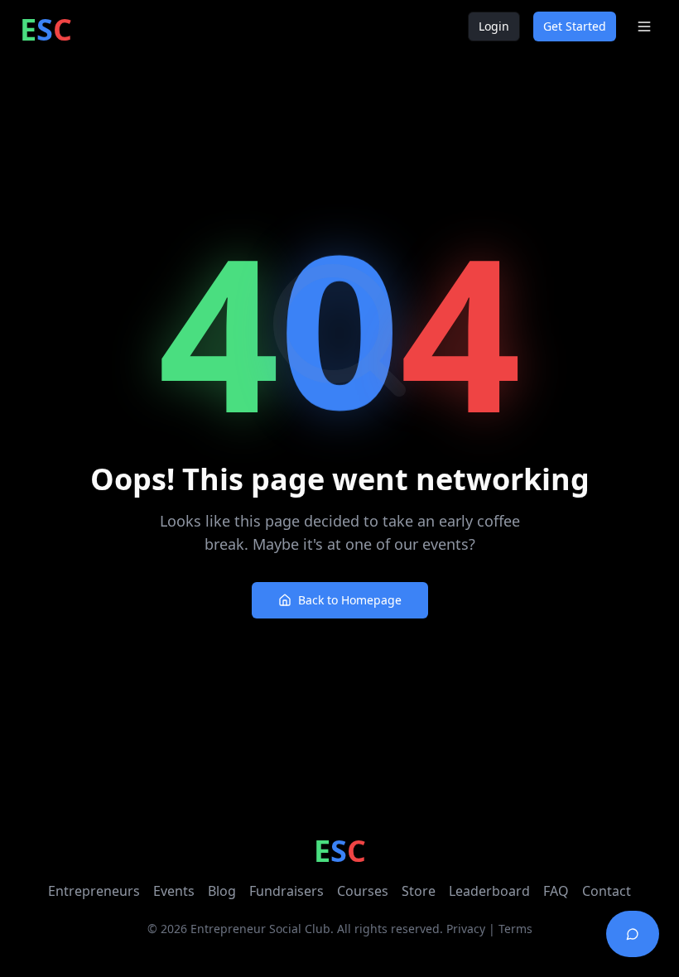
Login (494, 26)
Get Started (574, 26)
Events (174, 891)
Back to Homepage (350, 600)
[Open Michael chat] (632, 934)
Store (419, 891)
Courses (362, 891)
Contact (606, 891)
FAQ (556, 891)
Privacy (465, 928)
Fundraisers (286, 891)
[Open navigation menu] (644, 26)
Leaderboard (489, 891)
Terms (515, 928)
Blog (222, 891)
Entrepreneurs (94, 891)
